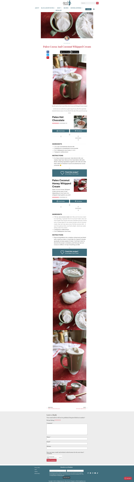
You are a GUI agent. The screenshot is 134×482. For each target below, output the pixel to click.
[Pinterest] (90, 473)
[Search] (97, 3)
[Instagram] (92, 473)
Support (36, 471)
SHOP (58, 8)
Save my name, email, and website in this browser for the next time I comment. (65, 453)
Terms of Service (61, 475)
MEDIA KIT (59, 10)
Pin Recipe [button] (79, 131)
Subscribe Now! (66, 477)
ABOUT (37, 8)
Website (49, 446)
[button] (48, 52)
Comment (50, 423)
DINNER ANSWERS (76, 8)
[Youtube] (95, 473)
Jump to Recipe (66, 52)
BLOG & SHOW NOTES (47, 8)
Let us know (68, 174)
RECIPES (66, 8)
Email (49, 441)
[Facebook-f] (88, 473)
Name (49, 437)
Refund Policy (37, 473)
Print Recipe (75, 52)
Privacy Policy (37, 467)
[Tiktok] (97, 473)
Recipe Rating (50, 420)
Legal (36, 469)
